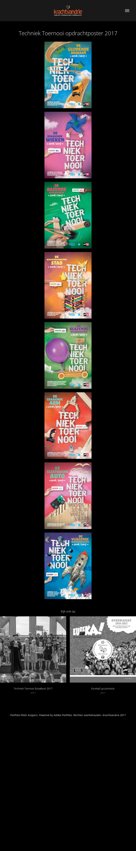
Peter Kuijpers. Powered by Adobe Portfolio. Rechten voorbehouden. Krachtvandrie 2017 (73, 715)
